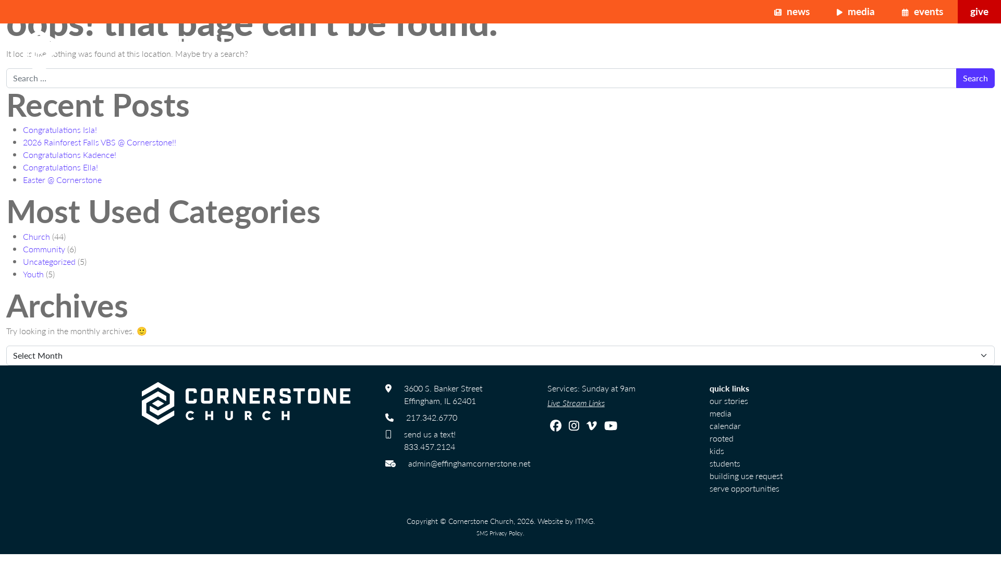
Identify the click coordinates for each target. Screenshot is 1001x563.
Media (860, 11)
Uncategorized (49, 261)
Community (44, 249)
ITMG (584, 521)
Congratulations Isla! (60, 130)
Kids (717, 451)
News (797, 11)
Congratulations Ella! (60, 167)
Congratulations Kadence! (69, 155)
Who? (816, 50)
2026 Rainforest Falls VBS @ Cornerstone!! (99, 142)
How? (925, 50)
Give (979, 11)
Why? (870, 50)
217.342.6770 (431, 417)
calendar (725, 426)
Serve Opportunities (744, 488)
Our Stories (729, 401)
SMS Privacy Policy (500, 533)
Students (725, 463)
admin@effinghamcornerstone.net (469, 463)
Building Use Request (746, 476)
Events (927, 11)
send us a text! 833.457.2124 (430, 440)
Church (36, 236)
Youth (33, 274)
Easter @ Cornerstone (62, 180)
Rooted (722, 438)
